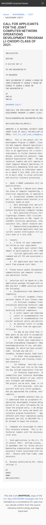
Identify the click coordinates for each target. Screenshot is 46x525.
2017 (30, 14)
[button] (42, 3)
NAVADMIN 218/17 (13, 105)
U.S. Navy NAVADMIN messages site (20, 498)
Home (6, 14)
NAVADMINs (19, 14)
